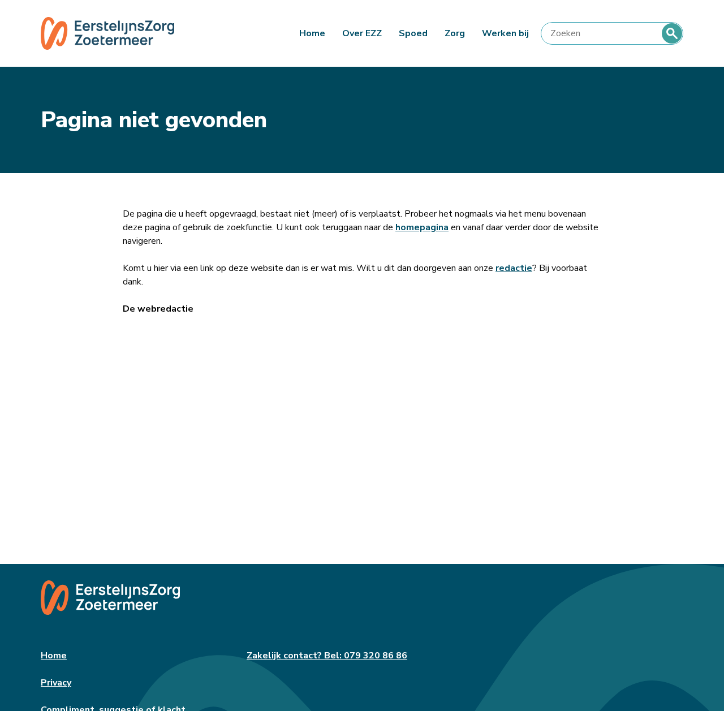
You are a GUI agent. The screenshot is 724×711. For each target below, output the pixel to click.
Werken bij (505, 33)
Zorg (455, 33)
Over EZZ (362, 33)
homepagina (422, 227)
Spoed (413, 33)
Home (312, 33)
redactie (513, 268)
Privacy (56, 682)
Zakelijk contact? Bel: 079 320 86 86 (327, 655)
